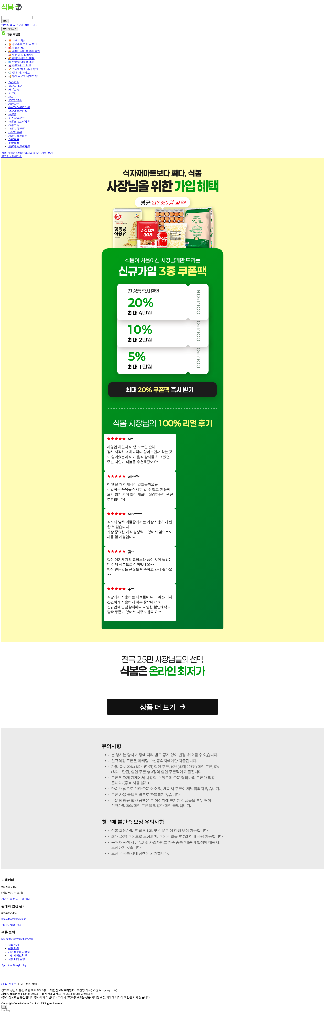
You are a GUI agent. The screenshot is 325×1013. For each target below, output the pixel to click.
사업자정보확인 (17, 955)
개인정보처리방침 (19, 951)
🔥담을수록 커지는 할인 (22, 44)
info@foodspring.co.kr (13, 918)
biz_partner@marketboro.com (17, 938)
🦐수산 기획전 (17, 40)
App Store (6, 965)
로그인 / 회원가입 (11, 156)
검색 (5, 21)
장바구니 (29, 24)
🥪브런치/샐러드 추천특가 (24, 51)
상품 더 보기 (158, 707)
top (4, 1007)
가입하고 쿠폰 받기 (163, 329)
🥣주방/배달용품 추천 (21, 61)
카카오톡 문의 (9, 898)
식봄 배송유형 (16, 959)
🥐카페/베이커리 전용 (21, 58)
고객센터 (24, 898)
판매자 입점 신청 (11, 924)
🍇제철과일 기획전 (19, 65)
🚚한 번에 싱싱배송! (20, 54)
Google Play (19, 965)
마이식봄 (6, 24)
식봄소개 (13, 944)
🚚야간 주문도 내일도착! (23, 76)
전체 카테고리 (10, 28)
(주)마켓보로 (9, 984)
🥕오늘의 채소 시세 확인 (23, 69)
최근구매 (18, 24)
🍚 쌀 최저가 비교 (19, 72)
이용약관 (13, 948)
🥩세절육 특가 (17, 47)
